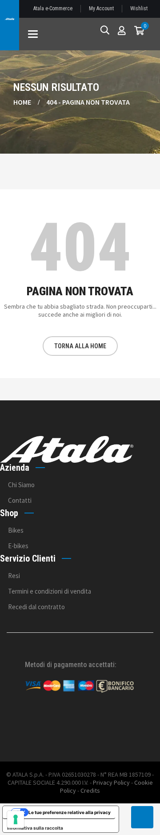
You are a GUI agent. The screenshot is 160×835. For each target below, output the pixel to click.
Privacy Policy (111, 782)
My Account (101, 8)
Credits (90, 790)
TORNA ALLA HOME (80, 346)
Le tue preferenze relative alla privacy (69, 812)
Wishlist (139, 8)
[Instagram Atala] (141, 726)
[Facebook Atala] (117, 726)
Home (22, 102)
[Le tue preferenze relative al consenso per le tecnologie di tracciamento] (15, 819)
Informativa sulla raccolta (35, 828)
